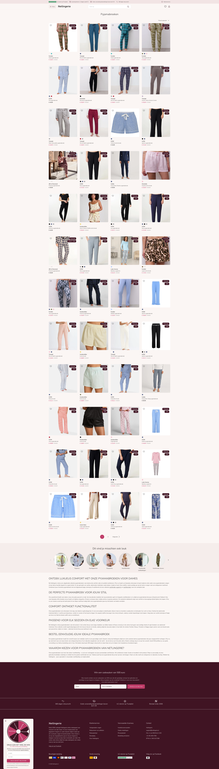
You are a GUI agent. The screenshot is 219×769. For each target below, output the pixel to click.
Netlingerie (149, 727)
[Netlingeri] (64, 6)
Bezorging (92, 736)
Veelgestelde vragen (95, 727)
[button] (109, 6)
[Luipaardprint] (142, 266)
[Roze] (146, 53)
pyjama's (118, 587)
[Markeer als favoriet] (51, 25)
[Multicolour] (49, 53)
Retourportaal (93, 733)
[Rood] (51, 96)
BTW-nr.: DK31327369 (152, 738)
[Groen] (142, 53)
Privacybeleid (121, 733)
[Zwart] (80, 96)
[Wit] (111, 352)
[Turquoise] (51, 53)
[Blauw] (80, 53)
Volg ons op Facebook (55, 746)
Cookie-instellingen (123, 730)
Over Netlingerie (94, 738)
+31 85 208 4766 (151, 736)
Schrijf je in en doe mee (136, 686)
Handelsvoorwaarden (124, 727)
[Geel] (80, 224)
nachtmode (112, 587)
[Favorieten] (165, 6)
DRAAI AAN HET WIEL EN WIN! (18, 761)
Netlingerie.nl (56, 764)
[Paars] (142, 96)
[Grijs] (111, 96)
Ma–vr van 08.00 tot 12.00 (153, 733)
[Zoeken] (128, 7)
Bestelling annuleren (123, 736)
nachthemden (127, 587)
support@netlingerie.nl (152, 730)
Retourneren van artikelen (96, 730)
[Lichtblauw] (111, 266)
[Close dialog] (5, 720)
